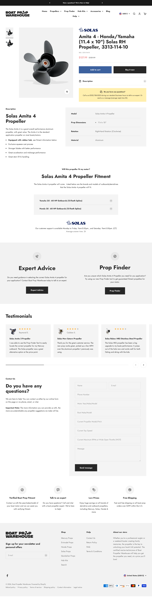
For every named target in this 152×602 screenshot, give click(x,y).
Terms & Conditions (94, 551)
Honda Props (66, 547)
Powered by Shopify (38, 584)
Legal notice (78, 587)
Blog (108, 11)
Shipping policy (49, 587)
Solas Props (66, 551)
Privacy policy (23, 587)
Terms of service (35, 587)
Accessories (95, 11)
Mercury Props (67, 538)
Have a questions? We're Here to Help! (76, 3)
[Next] (102, 3)
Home (44, 11)
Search (64, 564)
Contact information (64, 587)
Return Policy (91, 542)
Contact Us (90, 538)
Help (75, 16)
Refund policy (10, 587)
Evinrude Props (67, 542)
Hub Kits (81, 11)
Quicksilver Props (68, 556)
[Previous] (49, 3)
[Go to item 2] (9, 43)
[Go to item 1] (9, 33)
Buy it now (130, 69)
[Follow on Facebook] (7, 575)
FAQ (88, 547)
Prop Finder (69, 11)
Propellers (54, 11)
